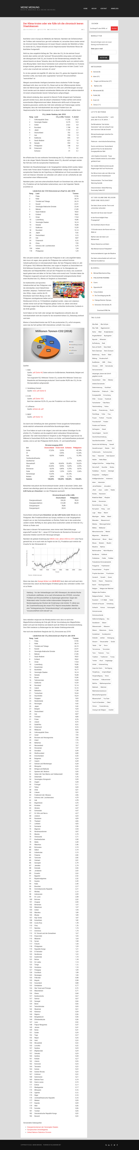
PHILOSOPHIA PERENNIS (101, 278)
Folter (103, 414)
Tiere (94, 653)
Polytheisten (106, 566)
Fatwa (106, 406)
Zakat (109, 702)
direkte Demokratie (98, 384)
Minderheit (104, 535)
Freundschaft (96, 421)
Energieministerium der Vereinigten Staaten (42, 1127)
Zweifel (110, 710)
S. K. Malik (104, 600)
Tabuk (94, 645)
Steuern (94, 641)
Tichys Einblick (98, 292)
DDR (101, 366)
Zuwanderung (103, 706)
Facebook (108, 399)
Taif (100, 645)
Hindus (112, 467)
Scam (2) (96, 100)
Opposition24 (98, 287)
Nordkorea (95, 554)
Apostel (94, 339)
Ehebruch (105, 391)
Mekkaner (102, 528)
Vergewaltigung (97, 676)
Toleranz (101, 653)
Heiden (94, 459)
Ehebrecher (96, 391)
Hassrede (101, 456)
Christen (95, 366)
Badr (103, 343)
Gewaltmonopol (97, 448)
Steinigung (110, 638)
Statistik (95, 638)
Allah (100, 332)
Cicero (96, 282)
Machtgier (95, 516)
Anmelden (114, 8)
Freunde (109, 418)
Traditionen (104, 657)
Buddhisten (96, 362)
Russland (95, 600)
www (34, 391)
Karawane (102, 494)
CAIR (103, 362)
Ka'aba (94, 494)
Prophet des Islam (98, 573)
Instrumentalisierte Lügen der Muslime (103, 253)
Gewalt (111, 444)
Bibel (109, 354)
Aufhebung (96, 343)
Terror (106, 645)
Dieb (104, 380)
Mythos (102, 547)
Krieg (103, 509)
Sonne (111, 630)
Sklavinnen (102, 630)
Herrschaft (95, 467)
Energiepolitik (96, 395)
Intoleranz (109, 478)
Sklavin (94, 630)
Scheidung (110, 604)
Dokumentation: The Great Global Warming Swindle (101, 182)
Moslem (101, 543)
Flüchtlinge (95, 414)
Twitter (94, 660)
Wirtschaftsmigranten (99, 695)
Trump (112, 657)
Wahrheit (103, 687)
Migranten (95, 535)
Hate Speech (110, 456)
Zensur (94, 706)
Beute (104, 354)
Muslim (109, 543)
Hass (93, 456)
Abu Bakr (95, 324)
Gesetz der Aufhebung (99, 444)
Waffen (94, 683)
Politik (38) (96, 95)
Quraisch (95, 577)
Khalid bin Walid (97, 497)
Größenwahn (96, 452)
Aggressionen (105, 328)
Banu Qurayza (108, 351)
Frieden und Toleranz (99, 425)
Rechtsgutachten (104, 585)
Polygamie (95, 566)
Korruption (95, 509)
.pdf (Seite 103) (38, 399)
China (109, 362)
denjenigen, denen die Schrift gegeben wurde (101, 375)
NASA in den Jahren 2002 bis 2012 (62, 539)
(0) (84, 29)
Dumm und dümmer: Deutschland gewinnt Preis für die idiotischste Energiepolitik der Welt (102, 148)
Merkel (108, 531)
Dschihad (108, 387)
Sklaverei (107, 626)
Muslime (95, 547)
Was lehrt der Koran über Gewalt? (101, 213)
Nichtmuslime (96, 550)
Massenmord (105, 520)
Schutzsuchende (97, 615)
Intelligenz (105, 475)
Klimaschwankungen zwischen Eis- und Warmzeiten (102, 135)
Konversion (102, 501)
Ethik (93, 399)
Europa (100, 399)
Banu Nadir (107, 347)
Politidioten (96, 558)
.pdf (42, 409)
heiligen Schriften (98, 463)
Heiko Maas (103, 459)
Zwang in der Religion (99, 710)
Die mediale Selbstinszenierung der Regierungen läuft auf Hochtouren (102, 167)
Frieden (105, 421)
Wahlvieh (95, 687)
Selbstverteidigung (98, 619)
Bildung (94, 358)
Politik (60, 29)
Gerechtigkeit (96, 433)
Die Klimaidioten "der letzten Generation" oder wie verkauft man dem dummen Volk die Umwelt (102, 127)
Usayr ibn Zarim (97, 668)
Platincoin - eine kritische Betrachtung (103, 141)
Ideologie (111, 471)
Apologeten (108, 335)
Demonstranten (97, 370)
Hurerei (103, 471)
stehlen (102, 638)
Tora (107, 653)
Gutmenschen (107, 452)
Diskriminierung (97, 387)
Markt (109, 516)
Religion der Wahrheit (106, 588)
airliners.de (36, 409)
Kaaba (113, 490)
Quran (110, 577)
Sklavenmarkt (96, 626)
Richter (107, 596)
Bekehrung (95, 354)
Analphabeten (108, 332)
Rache (94, 581)
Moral (104, 539)
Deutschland (49, 448)
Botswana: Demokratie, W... (103, 305)
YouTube (106, 698)
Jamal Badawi (96, 486)
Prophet (106, 569)
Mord (110, 539)
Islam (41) (96, 76)
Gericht (105, 433)
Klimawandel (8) (98, 90)
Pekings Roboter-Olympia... (103, 300)
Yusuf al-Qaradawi (98, 702)
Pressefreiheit (96, 569)
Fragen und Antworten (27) (103, 81)
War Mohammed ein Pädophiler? (101, 249)
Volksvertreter (105, 679)
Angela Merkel (97, 335)
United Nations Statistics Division (39, 1132)
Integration (95, 475)
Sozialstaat (96, 634)
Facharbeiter (96, 402)
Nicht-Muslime (108, 550)
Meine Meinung (30, 7)
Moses (94, 543)
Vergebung (95, 672)
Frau (109, 414)
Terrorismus (96, 649)
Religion (94, 588)
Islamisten (101, 482)
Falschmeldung (97, 406)
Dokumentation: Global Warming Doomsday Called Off (101, 189)
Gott (113, 448)
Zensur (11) (97, 105)
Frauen (94, 418)
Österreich (60, 448)
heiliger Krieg (110, 463)
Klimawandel (53, 29)
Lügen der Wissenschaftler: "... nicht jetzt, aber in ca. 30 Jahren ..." (102, 118)
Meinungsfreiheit (105, 524)
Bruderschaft (104, 358)
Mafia (103, 516)
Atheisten (103, 339)
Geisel (104, 429)
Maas (99, 513)
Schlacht (95, 607)
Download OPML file (103, 310)
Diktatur (110, 380)
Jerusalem (107, 486)
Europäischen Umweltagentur (37, 1130)
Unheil (94, 664)
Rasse (101, 581)
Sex (108, 619)
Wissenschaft (96, 698)
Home (86, 8)
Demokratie (109, 366)
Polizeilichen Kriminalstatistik (101, 562)
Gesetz (109, 440)
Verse (107, 676)
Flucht (112, 410)
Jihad (94, 490)
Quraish (102, 577)
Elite (112, 391)
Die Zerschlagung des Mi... (103, 295)
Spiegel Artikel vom (49, 581)
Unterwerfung (103, 664)
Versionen (95, 679)
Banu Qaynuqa (97, 351)
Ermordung (107, 395)
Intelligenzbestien (98, 478)
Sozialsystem (106, 634)
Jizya (100, 490)
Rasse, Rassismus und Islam (100, 244)
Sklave (104, 622)
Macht (106, 513)
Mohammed (96, 539)
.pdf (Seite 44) (38, 373)
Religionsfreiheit (97, 596)
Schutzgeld (111, 607)
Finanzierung (103, 410)
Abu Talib (95, 328)
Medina (94, 524)
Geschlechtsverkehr (98, 440)
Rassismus (108, 581)
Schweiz (68, 448)
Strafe (113, 641)
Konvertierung (96, 505)
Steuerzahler (104, 641)
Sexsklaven (96, 622)
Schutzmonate (97, 611)
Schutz (102, 607)
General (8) (96, 72)
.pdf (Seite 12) (38, 417)
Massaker (95, 520)
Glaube (107, 448)
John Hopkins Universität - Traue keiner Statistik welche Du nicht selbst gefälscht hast (103, 158)
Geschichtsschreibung (99, 437)
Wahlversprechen (105, 683)
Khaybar (107, 497)
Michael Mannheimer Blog (102, 273)
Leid (108, 509)
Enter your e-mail (97, 48)
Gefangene (96, 429)
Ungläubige (108, 660)
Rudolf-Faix (42, 29)
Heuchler (104, 467)
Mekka (94, 528)
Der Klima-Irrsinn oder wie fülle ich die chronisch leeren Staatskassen (53, 25)
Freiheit (101, 418)
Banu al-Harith (96, 347)
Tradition (95, 657)
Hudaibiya (95, 471)
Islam (94, 482)
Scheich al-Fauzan (98, 604)
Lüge (93, 513)
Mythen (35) (98, 86)
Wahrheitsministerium (99, 691)
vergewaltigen (106, 672)
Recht (94, 585)
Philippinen (77, 448)
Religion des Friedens (99, 592)
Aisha (94, 332)
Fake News (106, 402)
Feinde (94, 410)
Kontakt (104, 8)
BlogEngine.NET (56, 1145)
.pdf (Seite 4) (41, 391)
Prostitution (110, 573)
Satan (111, 600)
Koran (106, 505)
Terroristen (106, 649)
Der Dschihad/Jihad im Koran (100, 225)
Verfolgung (108, 668)
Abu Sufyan (104, 324)
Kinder (94, 501)
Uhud (101, 660)
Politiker (110, 558)
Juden (106, 490)
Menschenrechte (97, 531)
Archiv (94, 8)
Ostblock (104, 554)
